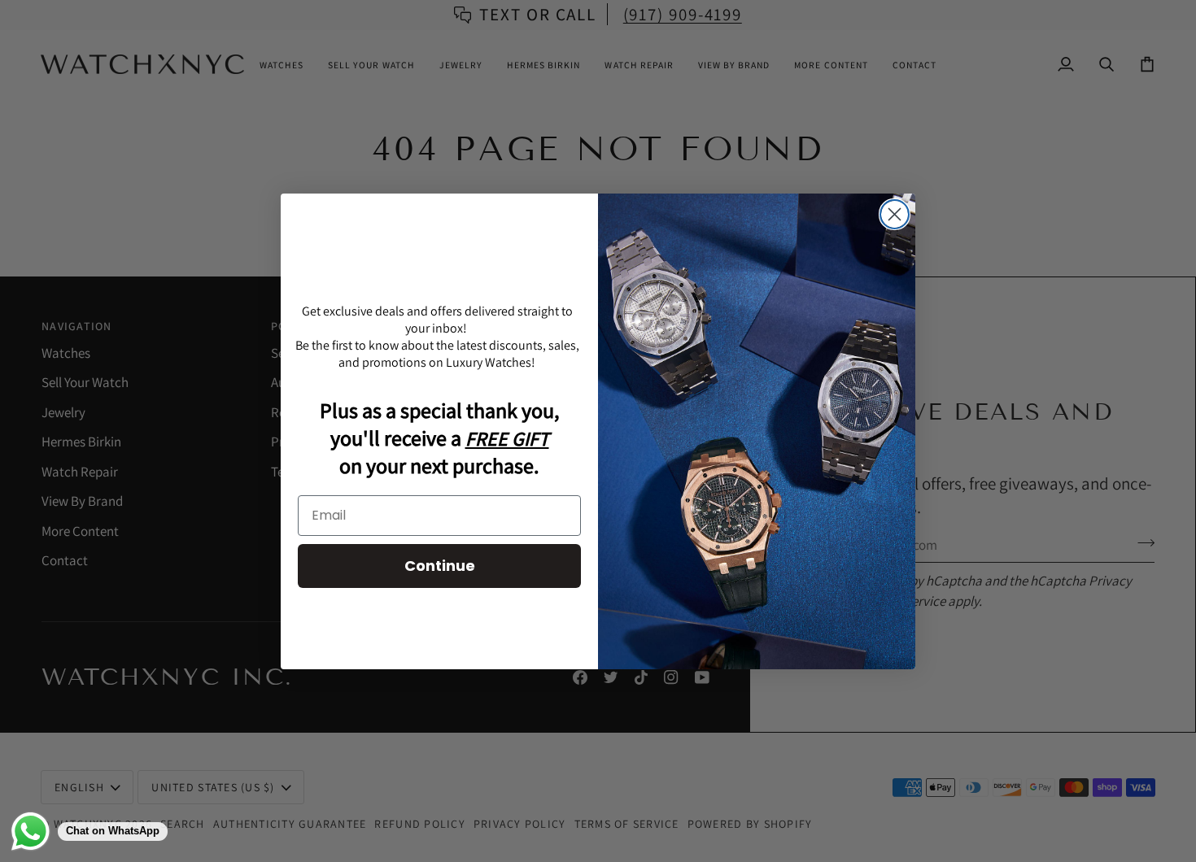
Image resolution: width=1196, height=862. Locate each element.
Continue (439, 565)
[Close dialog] (894, 214)
